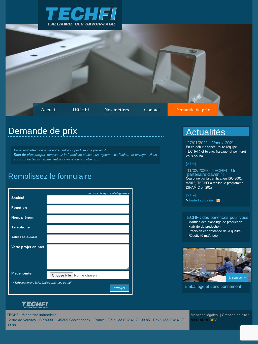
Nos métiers (116, 109)
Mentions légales (204, 315)
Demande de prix (192, 109)
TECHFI (80, 109)
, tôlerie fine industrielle (31, 315)
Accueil (49, 109)
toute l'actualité (201, 200)
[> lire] (191, 164)
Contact (152, 109)
